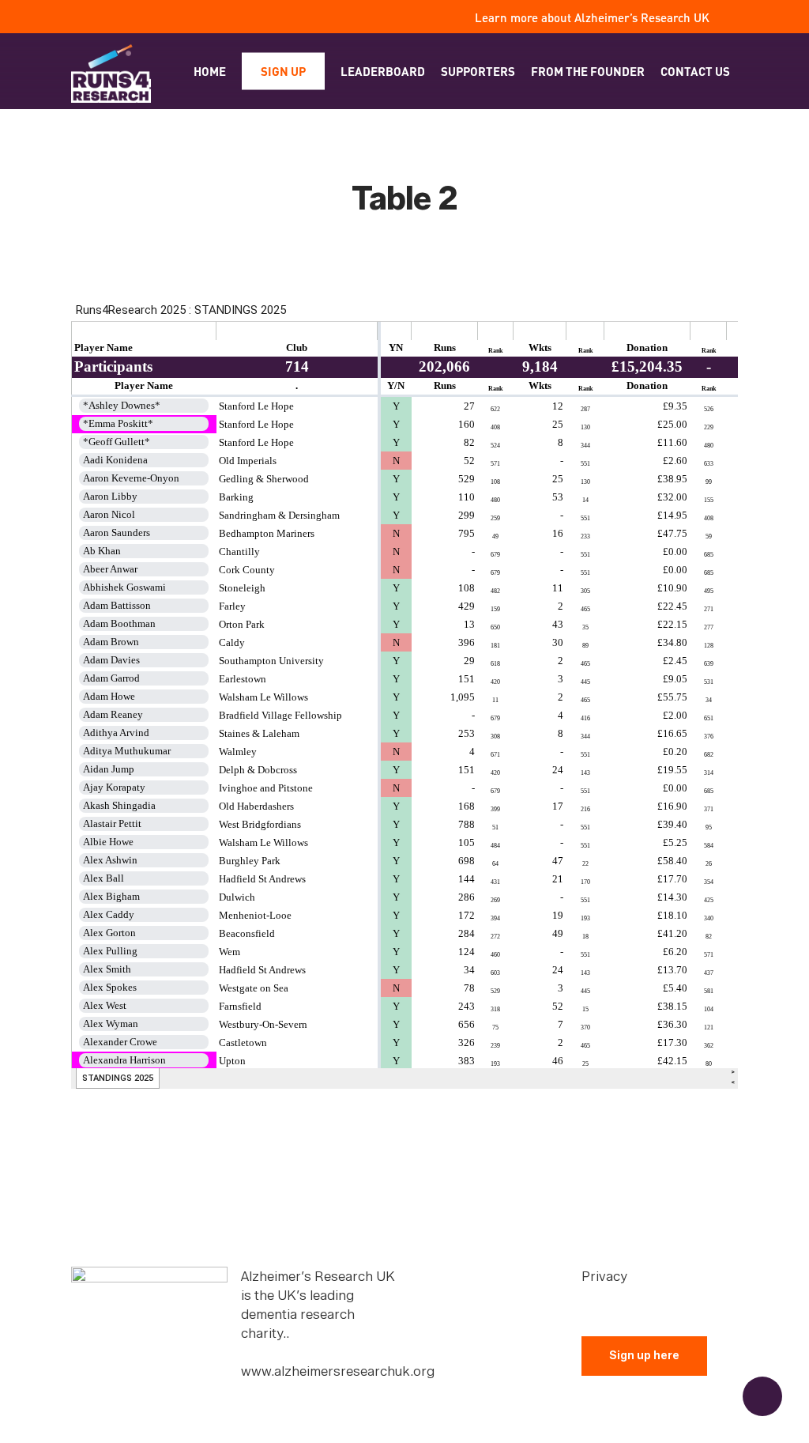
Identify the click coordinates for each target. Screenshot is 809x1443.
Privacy (604, 1276)
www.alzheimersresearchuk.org (338, 1371)
